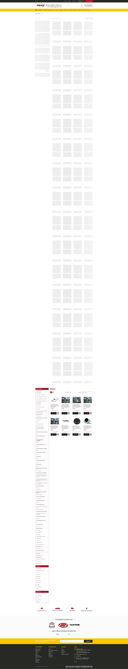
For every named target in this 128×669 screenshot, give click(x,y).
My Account (63, 651)
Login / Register (89, 1)
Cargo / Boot (38, 650)
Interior (37, 654)
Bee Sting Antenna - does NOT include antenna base (41, 412)
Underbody (37, 660)
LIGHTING (39, 534)
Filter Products (39, 388)
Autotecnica (39, 561)
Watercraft (37, 662)
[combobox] (72, 5)
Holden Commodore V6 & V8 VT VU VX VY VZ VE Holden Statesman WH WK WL (41, 476)
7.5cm (38, 518)
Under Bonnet (38, 659)
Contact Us (74, 1)
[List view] (53, 392)
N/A (37, 442)
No (37, 437)
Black (38, 502)
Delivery (69, 1)
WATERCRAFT (38, 582)
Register (63, 650)
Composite (38, 498)
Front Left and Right (40, 426)
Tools (36, 658)
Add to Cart (53, 413)
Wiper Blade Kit (39, 392)
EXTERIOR (39, 530)
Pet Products (38, 655)
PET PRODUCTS (38, 586)
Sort (80, 392)
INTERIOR (39, 538)
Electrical (37, 651)
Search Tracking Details (65, 654)
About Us (37, 593)
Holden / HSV (39, 563)
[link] (35, 1)
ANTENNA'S (39, 532)
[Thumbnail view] (51, 392)
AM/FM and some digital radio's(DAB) (40, 514)
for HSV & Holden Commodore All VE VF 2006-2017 (42, 483)
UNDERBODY (38, 576)
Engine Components (40, 544)
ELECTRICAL (38, 578)
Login (62, 649)
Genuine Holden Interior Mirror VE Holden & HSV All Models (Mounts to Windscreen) (42, 480)
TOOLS (37, 572)
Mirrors (38, 540)
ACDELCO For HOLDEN (41, 559)
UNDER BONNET (40, 542)
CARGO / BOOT (38, 580)
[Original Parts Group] (49, 5)
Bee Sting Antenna (40, 509)
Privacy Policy (50, 655)
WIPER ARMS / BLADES (41, 536)
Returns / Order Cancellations (53, 650)
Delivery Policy (50, 651)
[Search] (81, 5)
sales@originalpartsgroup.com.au (81, 654)
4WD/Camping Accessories (40, 570)
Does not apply (39, 494)
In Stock (39, 548)
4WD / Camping (38, 649)
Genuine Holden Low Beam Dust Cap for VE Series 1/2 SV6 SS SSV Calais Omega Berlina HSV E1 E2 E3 (77, 427)
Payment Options (39, 595)
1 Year (38, 526)
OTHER (37, 588)
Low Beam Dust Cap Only (41, 394)
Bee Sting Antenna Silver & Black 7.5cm (41, 507)
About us (65, 1)
